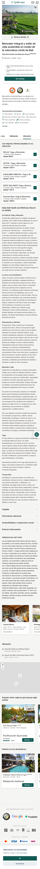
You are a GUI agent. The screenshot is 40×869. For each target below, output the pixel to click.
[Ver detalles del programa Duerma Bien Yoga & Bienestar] (35, 198)
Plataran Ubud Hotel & (14, 775)
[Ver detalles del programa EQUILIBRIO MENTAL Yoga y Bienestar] (35, 176)
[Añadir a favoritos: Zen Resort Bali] (4, 706)
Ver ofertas (20, 79)
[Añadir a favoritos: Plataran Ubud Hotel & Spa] (4, 755)
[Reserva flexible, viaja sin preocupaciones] (28, 37)
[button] (16, 684)
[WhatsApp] (37, 2)
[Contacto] (32, 2)
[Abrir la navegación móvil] (3, 2)
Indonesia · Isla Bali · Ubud (12, 58)
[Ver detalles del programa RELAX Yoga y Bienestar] (35, 154)
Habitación (14, 136)
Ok (20, 858)
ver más (4, 104)
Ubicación (27, 136)
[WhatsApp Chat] (36, 434)
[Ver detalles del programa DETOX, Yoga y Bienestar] (35, 165)
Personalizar (20, 863)
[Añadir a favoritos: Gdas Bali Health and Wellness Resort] (35, 7)
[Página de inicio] (18, 2)
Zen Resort (10, 726)
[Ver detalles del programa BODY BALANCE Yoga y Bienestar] (35, 187)
